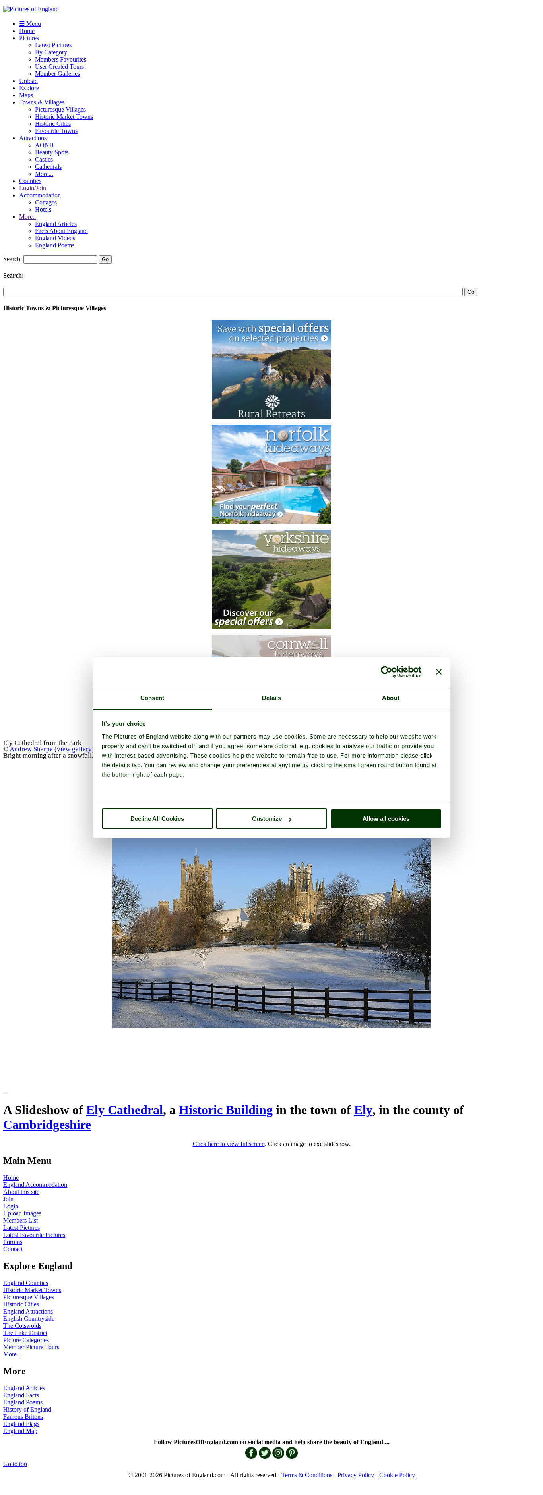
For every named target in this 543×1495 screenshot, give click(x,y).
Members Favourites (60, 59)
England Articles (56, 223)
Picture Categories (26, 1340)
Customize (267, 818)
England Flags (21, 1423)
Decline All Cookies (157, 818)
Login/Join (32, 188)
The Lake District (25, 1332)
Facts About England (61, 231)
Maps (26, 95)
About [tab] (390, 697)
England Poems (54, 245)
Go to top (15, 1463)
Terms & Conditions (306, 1475)
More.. (27, 216)
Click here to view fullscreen (229, 1143)
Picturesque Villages (60, 109)
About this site (21, 1191)
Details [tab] (271, 697)
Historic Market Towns (64, 116)
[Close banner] (439, 672)
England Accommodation (35, 1184)
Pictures (29, 38)
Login (10, 1206)
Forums (12, 1241)
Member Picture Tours (31, 1347)
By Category (51, 52)
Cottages (46, 202)
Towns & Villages (41, 102)
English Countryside (28, 1318)
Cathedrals (48, 166)
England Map (20, 1430)
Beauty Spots (51, 152)
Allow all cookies (386, 818)
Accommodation (40, 195)
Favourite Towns (56, 130)
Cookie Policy (397, 1475)
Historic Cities (53, 123)
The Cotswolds (22, 1325)
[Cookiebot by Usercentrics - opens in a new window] (386, 672)
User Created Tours (59, 66)
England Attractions (28, 1311)
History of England (27, 1409)
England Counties (25, 1282)
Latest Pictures (53, 45)
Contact (13, 1249)
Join (8, 1199)
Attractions (33, 138)
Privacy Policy (355, 1475)
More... (44, 173)
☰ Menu (30, 23)
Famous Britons (23, 1416)
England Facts (21, 1395)
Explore (29, 88)
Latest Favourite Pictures (34, 1234)
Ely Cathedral (124, 1110)
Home (27, 30)
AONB (44, 145)
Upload (28, 80)
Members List (20, 1220)
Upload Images (22, 1213)
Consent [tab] (152, 697)
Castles (44, 159)
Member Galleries (57, 73)
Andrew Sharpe (31, 749)
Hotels (43, 209)
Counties (30, 180)
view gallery (74, 749)
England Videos (55, 238)
